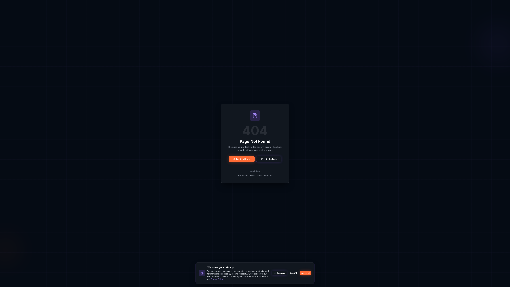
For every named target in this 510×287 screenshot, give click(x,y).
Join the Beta (270, 159)
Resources (243, 175)
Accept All (305, 273)
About (259, 175)
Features (268, 175)
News (252, 175)
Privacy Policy (217, 279)
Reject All (293, 273)
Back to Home (243, 159)
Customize (281, 273)
